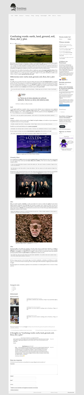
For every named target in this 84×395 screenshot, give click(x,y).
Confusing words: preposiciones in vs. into (34, 298)
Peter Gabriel (34, 243)
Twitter (48, 264)
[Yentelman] (18, 7)
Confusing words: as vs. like (32, 315)
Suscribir (62, 126)
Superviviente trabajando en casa (27, 337)
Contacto (59, 15)
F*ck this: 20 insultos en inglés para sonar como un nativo (21, 330)
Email (11, 380)
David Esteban (18, 43)
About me (54, 15)
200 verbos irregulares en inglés (66, 54)
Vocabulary (27, 15)
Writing (32, 15)
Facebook (53, 264)
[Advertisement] (42, 26)
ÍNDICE (16, 15)
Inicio (12, 15)
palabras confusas (48, 326)
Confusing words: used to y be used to (33, 307)
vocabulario (12, 327)
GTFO (49, 15)
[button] (34, 53)
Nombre (11, 376)
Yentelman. (62, 109)
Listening (37, 15)
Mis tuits (60, 133)
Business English (44, 15)
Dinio (14, 261)
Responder (52, 339)
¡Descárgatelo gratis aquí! (64, 105)
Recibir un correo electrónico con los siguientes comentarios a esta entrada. (24, 387)
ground (41, 326)
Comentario (12, 363)
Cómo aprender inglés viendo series (67, 57)
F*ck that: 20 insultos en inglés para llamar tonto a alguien (46, 330)
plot (52, 326)
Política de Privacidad (37, 392)
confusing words (30, 326)
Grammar (21, 15)
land (43, 326)
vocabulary (17, 327)
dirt (34, 326)
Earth (36, 326)
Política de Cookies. (54, 392)
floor (39, 326)
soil (54, 326)
